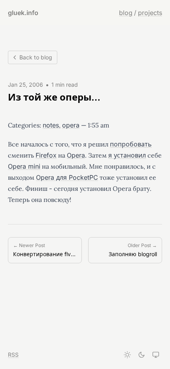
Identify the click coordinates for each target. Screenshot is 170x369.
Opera (76, 155)
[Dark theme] (141, 354)
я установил (127, 155)
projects (150, 13)
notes (51, 125)
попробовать (131, 144)
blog (125, 13)
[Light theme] (127, 354)
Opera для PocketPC (67, 177)
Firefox (46, 155)
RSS (13, 354)
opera (70, 125)
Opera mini (24, 166)
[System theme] (155, 354)
